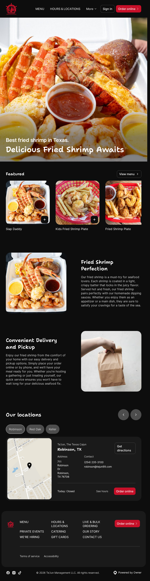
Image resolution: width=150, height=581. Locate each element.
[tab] (15, 429)
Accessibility (51, 556)
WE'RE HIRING (30, 537)
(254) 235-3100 (94, 462)
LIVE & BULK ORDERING (91, 524)
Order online (124, 491)
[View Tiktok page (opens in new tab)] (20, 573)
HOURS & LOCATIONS (65, 9)
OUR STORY (91, 531)
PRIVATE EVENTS (32, 531)
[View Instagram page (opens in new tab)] (14, 573)
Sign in (107, 9)
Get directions (124, 448)
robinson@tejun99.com (98, 466)
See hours (102, 491)
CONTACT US (92, 537)
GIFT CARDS (60, 537)
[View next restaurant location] (135, 414)
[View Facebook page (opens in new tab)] (8, 573)
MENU (39, 9)
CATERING (58, 531)
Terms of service (30, 556)
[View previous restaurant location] (123, 414)
